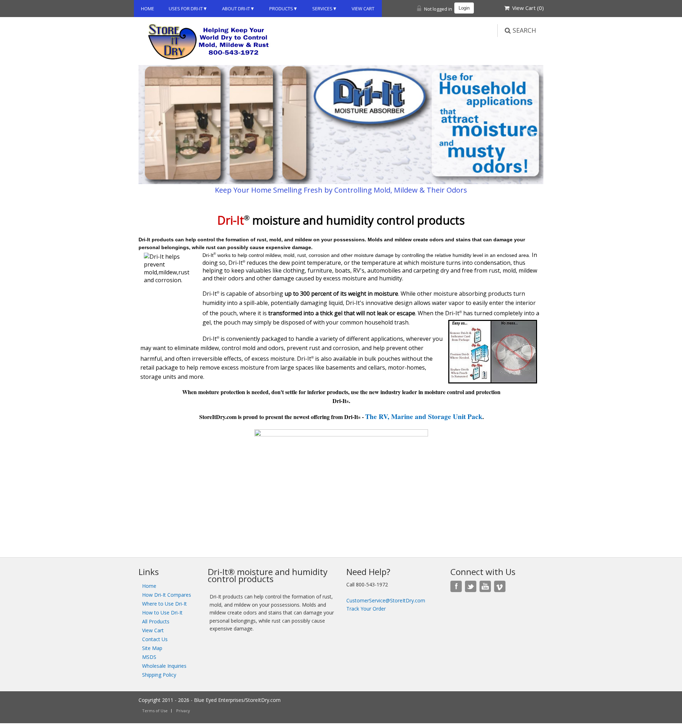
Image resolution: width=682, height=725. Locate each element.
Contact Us (155, 639)
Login (464, 8)
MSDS (149, 657)
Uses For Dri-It (186, 8)
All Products (155, 621)
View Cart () (526, 7)
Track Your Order (366, 608)
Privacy (183, 710)
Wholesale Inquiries (164, 665)
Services (322, 8)
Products (281, 8)
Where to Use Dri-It (164, 603)
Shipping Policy (159, 674)
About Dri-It (236, 8)
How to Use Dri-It (162, 612)
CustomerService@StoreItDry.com (385, 600)
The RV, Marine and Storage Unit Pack (423, 416)
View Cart (363, 8)
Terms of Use (155, 710)
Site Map (152, 648)
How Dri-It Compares (166, 594)
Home (147, 8)
